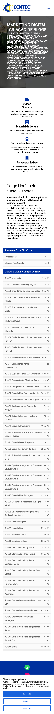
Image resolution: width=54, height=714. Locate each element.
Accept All (27, 694)
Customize (27, 701)
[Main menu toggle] (48, 8)
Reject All (27, 708)
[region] (27, 694)
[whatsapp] (27, 667)
